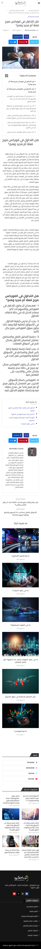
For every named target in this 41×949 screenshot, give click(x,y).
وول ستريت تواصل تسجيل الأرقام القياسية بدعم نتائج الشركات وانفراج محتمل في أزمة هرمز (30, 853)
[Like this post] (25, 36)
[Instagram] (22, 893)
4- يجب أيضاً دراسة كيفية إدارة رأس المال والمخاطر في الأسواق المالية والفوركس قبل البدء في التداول (21, 125)
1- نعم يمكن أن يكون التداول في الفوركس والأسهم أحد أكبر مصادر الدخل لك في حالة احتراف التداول (21, 99)
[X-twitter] (18, 893)
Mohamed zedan (30, 30)
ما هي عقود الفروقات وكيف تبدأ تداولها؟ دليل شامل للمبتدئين (20, 661)
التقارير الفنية (34, 911)
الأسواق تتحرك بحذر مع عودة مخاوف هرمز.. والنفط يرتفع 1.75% (31, 798)
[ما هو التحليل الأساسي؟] (20, 540)
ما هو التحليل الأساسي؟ (20, 555)
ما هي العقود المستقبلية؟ (21, 625)
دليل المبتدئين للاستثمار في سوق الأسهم (20, 696)
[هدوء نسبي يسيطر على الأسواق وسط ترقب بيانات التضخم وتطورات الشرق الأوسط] (30, 814)
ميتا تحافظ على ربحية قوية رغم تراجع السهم (12, 851)
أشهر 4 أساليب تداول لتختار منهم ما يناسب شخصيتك (22, 419)
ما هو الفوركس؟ (20, 731)
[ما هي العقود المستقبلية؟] (20, 609)
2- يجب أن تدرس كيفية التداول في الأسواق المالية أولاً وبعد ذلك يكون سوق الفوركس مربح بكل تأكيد (21, 108)
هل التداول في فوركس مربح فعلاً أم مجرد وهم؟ (22, 83)
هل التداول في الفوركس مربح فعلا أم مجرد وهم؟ (21, 90)
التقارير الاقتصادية (32, 907)
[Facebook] (26, 893)
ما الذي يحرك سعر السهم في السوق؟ (23, 414)
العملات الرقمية (33, 935)
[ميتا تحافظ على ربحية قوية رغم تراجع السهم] (10, 841)
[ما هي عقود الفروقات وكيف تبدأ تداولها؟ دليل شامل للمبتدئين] (20, 644)
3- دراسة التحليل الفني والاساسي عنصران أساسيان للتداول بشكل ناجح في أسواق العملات (21, 116)
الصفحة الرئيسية (34, 10)
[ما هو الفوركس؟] (20, 716)
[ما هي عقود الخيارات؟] (20, 575)
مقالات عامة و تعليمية (31, 921)
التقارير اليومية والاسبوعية (29, 916)
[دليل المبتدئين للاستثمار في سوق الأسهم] (20, 681)
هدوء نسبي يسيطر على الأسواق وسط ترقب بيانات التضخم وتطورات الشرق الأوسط (31, 826)
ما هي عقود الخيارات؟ (28, 423)
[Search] (2, 3)
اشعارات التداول (33, 931)
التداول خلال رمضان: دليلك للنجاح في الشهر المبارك (22, 409)
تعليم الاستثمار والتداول (17, 10)
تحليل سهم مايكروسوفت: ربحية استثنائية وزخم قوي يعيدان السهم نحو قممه (11, 799)
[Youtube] (14, 893)
